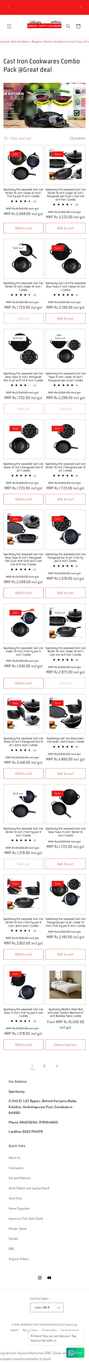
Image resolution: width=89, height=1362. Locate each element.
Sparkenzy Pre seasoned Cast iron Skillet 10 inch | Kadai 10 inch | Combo (23, 286)
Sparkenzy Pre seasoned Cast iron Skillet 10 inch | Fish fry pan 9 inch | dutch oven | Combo (23, 922)
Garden (13, 1238)
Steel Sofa (15, 1198)
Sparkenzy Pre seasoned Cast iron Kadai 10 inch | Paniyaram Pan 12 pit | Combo (23, 467)
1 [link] (32, 1066)
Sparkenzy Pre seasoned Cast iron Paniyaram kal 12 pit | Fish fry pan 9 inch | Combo (66, 558)
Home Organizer (19, 1208)
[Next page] (57, 1066)
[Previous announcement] (8, 7)
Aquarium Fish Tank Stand (26, 1218)
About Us (15, 1157)
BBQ (11, 1248)
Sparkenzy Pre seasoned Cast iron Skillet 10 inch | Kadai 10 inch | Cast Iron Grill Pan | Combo (66, 651)
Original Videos (19, 1259)
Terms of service (70, 1330)
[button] (9, 26)
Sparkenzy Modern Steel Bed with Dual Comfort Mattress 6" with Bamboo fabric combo (66, 1013)
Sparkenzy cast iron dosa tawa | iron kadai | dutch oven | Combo (65, 740)
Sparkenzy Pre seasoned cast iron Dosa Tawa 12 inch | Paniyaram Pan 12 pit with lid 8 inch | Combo (23, 377)
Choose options (65, 1044)
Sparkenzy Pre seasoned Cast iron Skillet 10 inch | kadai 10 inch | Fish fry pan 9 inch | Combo (23, 193)
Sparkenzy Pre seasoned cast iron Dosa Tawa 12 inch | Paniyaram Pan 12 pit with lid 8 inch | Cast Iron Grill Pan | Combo (23, 559)
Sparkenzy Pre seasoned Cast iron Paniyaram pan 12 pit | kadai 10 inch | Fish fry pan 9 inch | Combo (66, 922)
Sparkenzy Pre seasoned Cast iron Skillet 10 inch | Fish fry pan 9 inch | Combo (23, 832)
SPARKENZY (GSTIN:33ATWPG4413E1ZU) (42, 1324)
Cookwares (16, 1168)
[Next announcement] (81, 7)
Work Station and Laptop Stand (29, 1188)
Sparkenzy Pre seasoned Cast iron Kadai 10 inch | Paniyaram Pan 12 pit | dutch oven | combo (23, 742)
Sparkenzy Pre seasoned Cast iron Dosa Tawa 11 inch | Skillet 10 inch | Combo (66, 832)
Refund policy (30, 1330)
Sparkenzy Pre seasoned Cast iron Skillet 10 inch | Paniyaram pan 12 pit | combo (66, 467)
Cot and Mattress (20, 1178)
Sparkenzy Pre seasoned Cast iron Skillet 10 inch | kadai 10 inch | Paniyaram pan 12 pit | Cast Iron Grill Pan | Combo (66, 194)
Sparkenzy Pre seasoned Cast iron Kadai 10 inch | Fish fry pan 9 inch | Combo (23, 651)
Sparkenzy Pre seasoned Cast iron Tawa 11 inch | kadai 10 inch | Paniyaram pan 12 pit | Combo (66, 377)
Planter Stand (17, 1228)
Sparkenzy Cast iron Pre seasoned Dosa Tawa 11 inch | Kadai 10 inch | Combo (66, 286)
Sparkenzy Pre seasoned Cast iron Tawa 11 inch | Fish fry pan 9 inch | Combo (23, 1013)
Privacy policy (49, 1330)
